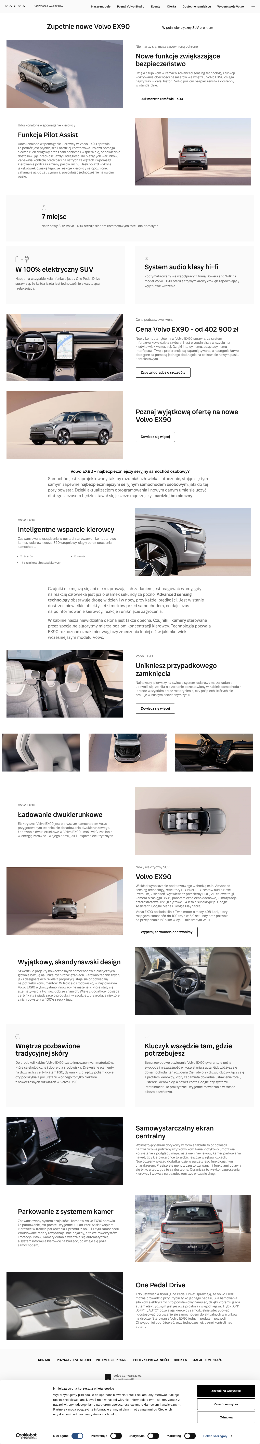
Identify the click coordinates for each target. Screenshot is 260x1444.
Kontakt (45, 1360)
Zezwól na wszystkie (226, 1390)
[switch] (116, 1436)
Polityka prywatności (151, 1360)
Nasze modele (100, 6)
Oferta (171, 6)
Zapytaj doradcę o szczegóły (163, 372)
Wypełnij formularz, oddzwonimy (167, 932)
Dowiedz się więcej (155, 437)
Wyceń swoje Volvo (230, 6)
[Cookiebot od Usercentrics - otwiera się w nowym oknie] (26, 1436)
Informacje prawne (112, 1360)
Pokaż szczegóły (215, 1436)
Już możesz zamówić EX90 (162, 99)
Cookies (180, 1360)
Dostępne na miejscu (196, 6)
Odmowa (226, 1417)
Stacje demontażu (207, 1360)
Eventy (155, 6)
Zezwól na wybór (226, 1404)
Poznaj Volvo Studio (130, 6)
